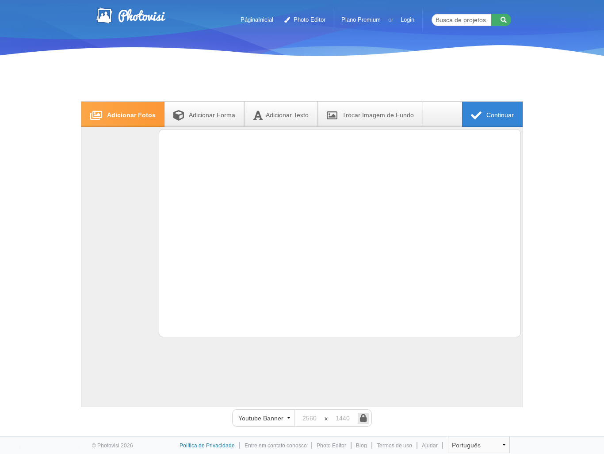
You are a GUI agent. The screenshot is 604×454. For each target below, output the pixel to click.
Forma (212, 114)
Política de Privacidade (207, 446)
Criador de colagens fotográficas (130, 15)
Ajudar (430, 446)
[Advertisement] (293, 80)
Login (407, 19)
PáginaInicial (257, 19)
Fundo (378, 114)
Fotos (131, 114)
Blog (361, 446)
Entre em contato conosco (276, 446)
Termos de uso (394, 446)
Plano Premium (361, 19)
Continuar (499, 114)
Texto (287, 114)
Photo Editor (308, 19)
